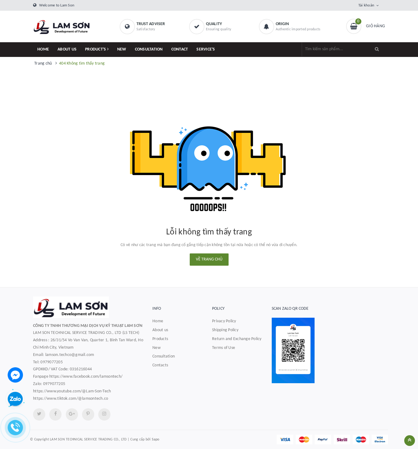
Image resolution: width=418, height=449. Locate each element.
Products (160, 339)
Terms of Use (223, 348)
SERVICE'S (205, 49)
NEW (121, 49)
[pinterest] (104, 414)
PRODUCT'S (96, 49)
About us (160, 330)
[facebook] (55, 414)
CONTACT (179, 49)
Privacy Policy (224, 321)
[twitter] (39, 414)
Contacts (160, 365)
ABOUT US (67, 49)
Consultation (163, 356)
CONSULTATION (149, 49)
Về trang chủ (209, 259)
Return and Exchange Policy (237, 339)
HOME (43, 49)
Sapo (155, 439)
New (156, 348)
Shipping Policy (225, 330)
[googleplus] (72, 414)
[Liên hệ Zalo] (328, 350)
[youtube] (88, 414)
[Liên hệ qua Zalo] (15, 399)
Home (157, 321)
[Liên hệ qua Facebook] (15, 374)
